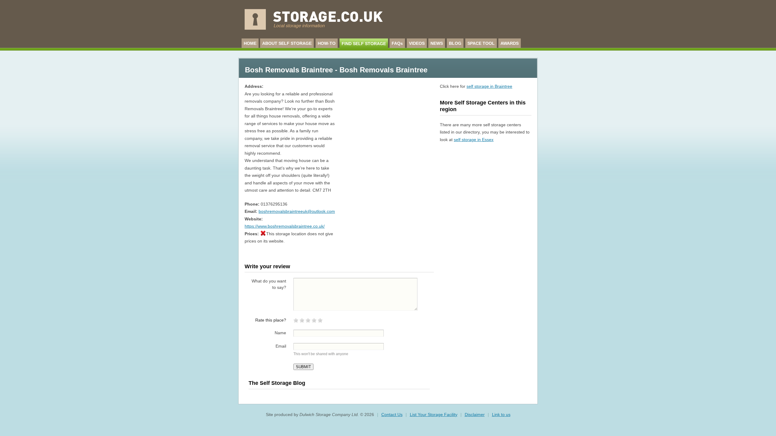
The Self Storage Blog (277, 383)
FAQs (397, 43)
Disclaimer (475, 414)
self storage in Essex (473, 139)
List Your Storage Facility (433, 414)
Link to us (501, 414)
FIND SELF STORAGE (364, 43)
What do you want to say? (269, 284)
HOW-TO (327, 43)
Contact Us (392, 414)
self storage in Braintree (489, 86)
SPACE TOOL (481, 43)
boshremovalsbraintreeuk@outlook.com (297, 211)
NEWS (436, 43)
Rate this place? (270, 320)
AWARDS (509, 43)
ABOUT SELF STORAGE (287, 43)
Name (280, 332)
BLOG (455, 43)
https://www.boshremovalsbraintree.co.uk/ (285, 226)
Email (281, 346)
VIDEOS (417, 43)
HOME (250, 43)
